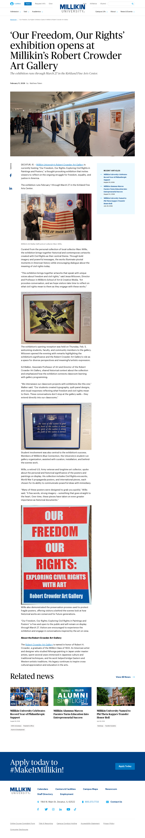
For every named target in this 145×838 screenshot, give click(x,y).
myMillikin (17, 4)
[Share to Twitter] (10, 181)
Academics (36, 11)
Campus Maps (90, 789)
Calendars (42, 789)
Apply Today (125, 766)
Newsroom (13, 19)
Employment (66, 794)
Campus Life (100, 11)
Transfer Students (110, 726)
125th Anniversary (16, 726)
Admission (14, 11)
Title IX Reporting (46, 823)
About (113, 11)
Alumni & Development (18, 729)
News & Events (127, 11)
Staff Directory (45, 794)
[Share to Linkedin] (10, 188)
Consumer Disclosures (19, 829)
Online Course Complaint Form (22, 823)
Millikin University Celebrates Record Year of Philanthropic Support (115, 177)
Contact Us (116, 802)
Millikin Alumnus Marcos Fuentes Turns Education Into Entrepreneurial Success (115, 189)
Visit (25, 11)
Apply (28, 4)
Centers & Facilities (65, 789)
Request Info (40, 4)
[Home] (72, 8)
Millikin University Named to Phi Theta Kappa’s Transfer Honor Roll (115, 200)
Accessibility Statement (90, 823)
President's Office (28, 726)
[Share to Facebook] (10, 175)
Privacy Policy (108, 823)
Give (50, 4)
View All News (123, 677)
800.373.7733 (92, 802)
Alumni (103, 4)
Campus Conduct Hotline (67, 823)
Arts (84, 4)
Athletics (93, 4)
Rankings (100, 726)
